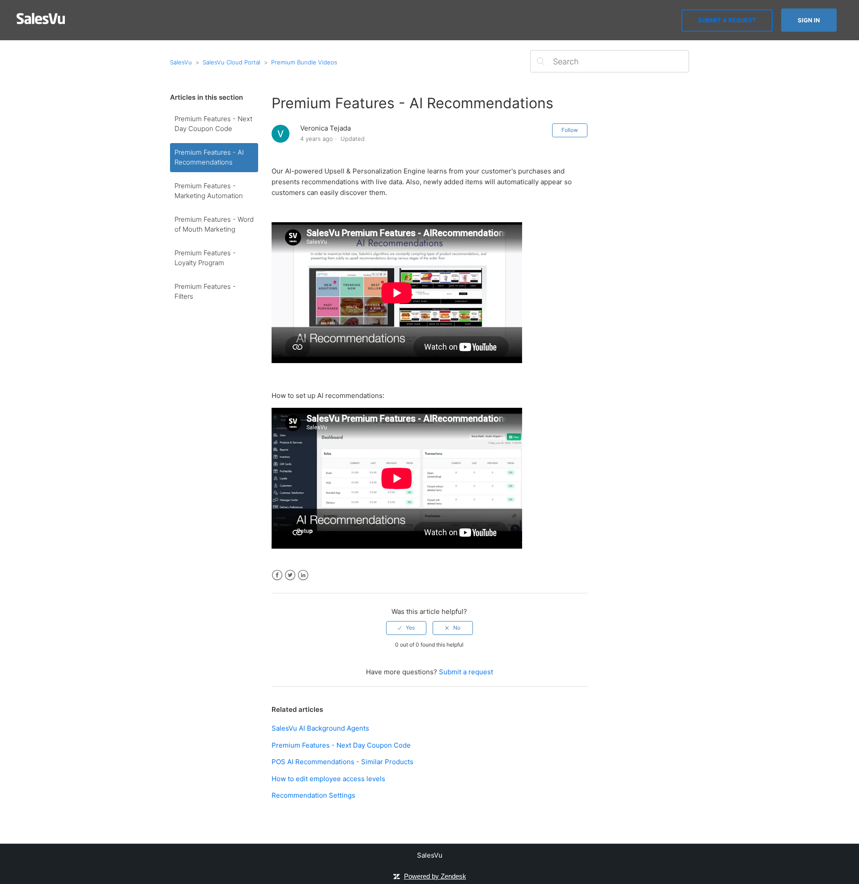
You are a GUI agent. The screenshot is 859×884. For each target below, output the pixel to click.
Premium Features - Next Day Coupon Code (213, 123)
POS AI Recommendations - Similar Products (342, 761)
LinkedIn (303, 575)
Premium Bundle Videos (304, 62)
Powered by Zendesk (435, 876)
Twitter (290, 575)
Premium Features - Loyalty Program (205, 258)
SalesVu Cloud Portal (231, 62)
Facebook (277, 575)
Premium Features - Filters (205, 291)
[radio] (406, 627)
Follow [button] (569, 130)
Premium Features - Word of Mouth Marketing (214, 224)
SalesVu (181, 62)
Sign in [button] (809, 20)
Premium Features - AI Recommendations (209, 157)
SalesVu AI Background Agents (320, 728)
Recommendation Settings (313, 795)
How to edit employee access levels (328, 778)
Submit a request (727, 20)
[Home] (41, 21)
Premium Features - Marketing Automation (208, 191)
